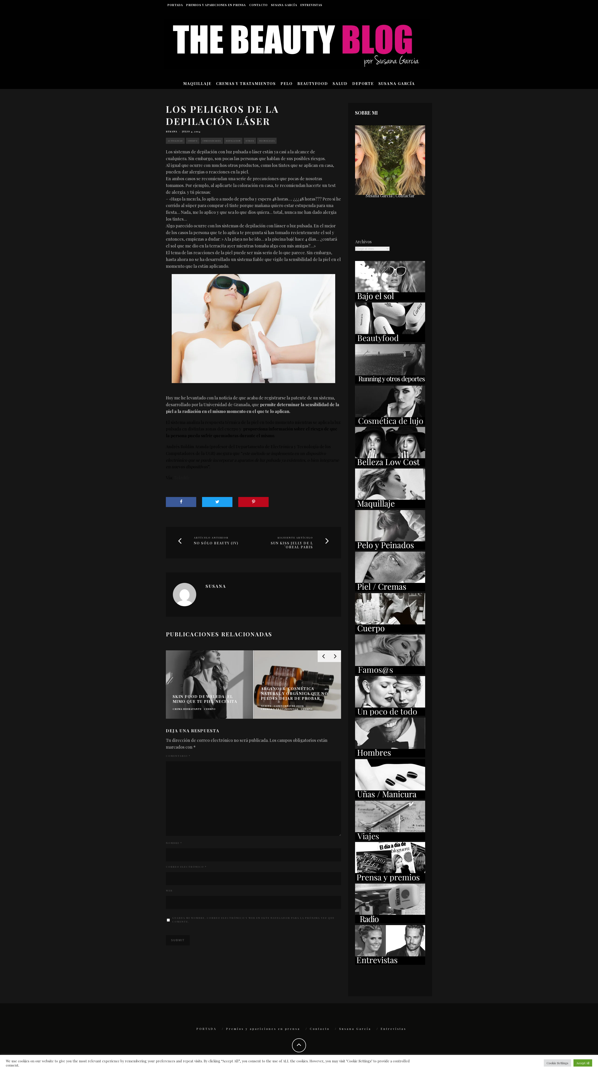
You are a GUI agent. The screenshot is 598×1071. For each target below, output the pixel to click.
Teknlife (182, 477)
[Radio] (390, 921)
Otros (250, 140)
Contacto (258, 5)
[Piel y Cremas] (390, 589)
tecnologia (267, 140)
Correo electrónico (186, 866)
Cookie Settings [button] (557, 1063)
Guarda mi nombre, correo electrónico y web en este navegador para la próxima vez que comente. (253, 919)
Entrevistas (311, 5)
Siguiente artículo (295, 537)
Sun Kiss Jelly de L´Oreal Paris (292, 545)
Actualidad (175, 140)
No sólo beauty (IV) (216, 543)
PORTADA (175, 5)
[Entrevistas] (390, 963)
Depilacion (233, 140)
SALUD (340, 83)
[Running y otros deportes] (390, 382)
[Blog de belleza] (390, 714)
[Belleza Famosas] (390, 672)
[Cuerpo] (390, 631)
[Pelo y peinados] (390, 548)
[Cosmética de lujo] (390, 423)
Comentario (178, 755)
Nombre (174, 843)
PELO (287, 83)
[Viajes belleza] (390, 839)
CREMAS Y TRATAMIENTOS (246, 83)
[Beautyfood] (390, 340)
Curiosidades (212, 140)
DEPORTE (363, 83)
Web (169, 890)
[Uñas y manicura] (390, 797)
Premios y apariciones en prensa (216, 5)
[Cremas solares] (390, 299)
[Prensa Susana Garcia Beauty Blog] (390, 880)
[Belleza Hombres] (390, 755)
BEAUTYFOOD (312, 83)
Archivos (363, 241)
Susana (171, 131)
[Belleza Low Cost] (390, 465)
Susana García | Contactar (390, 195)
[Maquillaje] (390, 506)
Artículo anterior (211, 537)
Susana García (284, 5)
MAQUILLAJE (197, 83)
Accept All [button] (582, 1063)
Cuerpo (193, 140)
